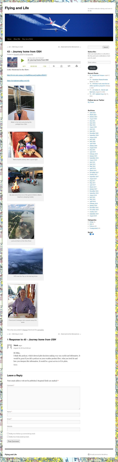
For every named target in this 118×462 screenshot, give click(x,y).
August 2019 (93, 147)
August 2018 (93, 160)
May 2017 (92, 183)
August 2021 (93, 127)
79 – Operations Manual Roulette (99, 79)
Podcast (25, 330)
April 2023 (93, 112)
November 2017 (94, 172)
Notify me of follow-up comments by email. (22, 434)
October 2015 (93, 212)
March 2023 (93, 114)
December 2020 (94, 133)
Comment (10, 385)
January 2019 (93, 156)
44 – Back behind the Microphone (69, 47)
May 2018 (92, 166)
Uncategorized (93, 228)
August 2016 (93, 195)
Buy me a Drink (27, 39)
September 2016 (94, 193)
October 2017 (93, 174)
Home (9, 39)
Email (9, 419)
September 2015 (94, 214)
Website (9, 426)
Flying (91, 222)
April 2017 (93, 185)
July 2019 (92, 150)
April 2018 (93, 168)
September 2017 (94, 176)
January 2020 (93, 145)
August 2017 (93, 178)
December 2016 (94, 191)
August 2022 (93, 119)
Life (91, 224)
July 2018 (92, 162)
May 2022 (92, 125)
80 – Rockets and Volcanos (97, 75)
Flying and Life (17, 7)
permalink (40, 330)
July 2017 (92, 181)
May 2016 (92, 199)
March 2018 (93, 170)
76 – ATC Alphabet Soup (97, 94)
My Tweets (91, 102)
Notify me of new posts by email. (19, 437)
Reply (15, 364)
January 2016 (93, 205)
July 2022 (92, 121)
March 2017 (93, 187)
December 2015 (94, 207)
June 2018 (92, 164)
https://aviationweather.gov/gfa (18, 80)
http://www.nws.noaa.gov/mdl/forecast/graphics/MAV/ (27, 75)
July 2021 (92, 129)
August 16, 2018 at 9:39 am (22, 348)
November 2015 (94, 209)
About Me (17, 39)
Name (9, 412)
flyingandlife (29, 54)
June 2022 (92, 123)
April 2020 (93, 143)
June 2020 (92, 141)
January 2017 (93, 189)
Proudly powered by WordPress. (99, 454)
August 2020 (93, 137)
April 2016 (93, 201)
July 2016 (92, 197)
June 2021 (92, 131)
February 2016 (94, 203)
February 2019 (94, 154)
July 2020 (92, 139)
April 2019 (93, 152)
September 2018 (94, 158)
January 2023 (93, 117)
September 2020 (94, 135)
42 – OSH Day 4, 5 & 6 (15, 47)
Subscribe (92, 68)
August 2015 (93, 216)
